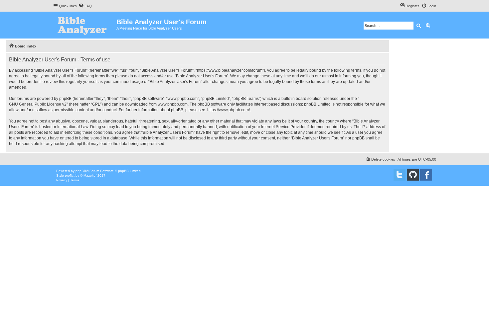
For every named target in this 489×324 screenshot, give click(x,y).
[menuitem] (85, 6)
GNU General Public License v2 (38, 104)
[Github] (413, 175)
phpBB (81, 171)
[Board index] (84, 25)
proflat (70, 175)
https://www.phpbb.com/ (228, 110)
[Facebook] (426, 175)
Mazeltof (89, 175)
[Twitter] (400, 175)
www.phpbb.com (173, 104)
